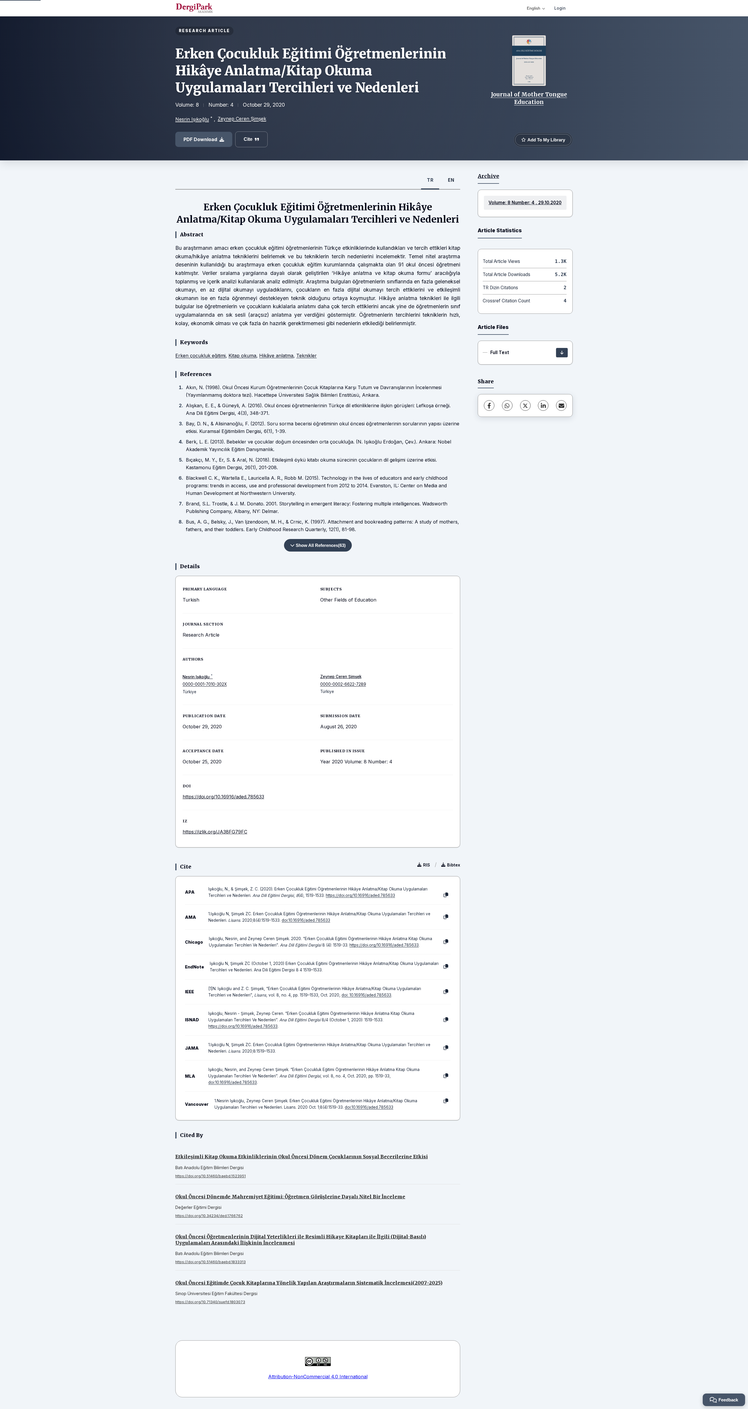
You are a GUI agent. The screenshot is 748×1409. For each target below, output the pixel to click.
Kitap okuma (242, 355)
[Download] (562, 352)
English (533, 8)
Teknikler (306, 355)
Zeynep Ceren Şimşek (242, 119)
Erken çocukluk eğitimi (200, 355)
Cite (248, 139)
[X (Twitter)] (525, 405)
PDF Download (200, 139)
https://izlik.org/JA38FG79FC (215, 832)
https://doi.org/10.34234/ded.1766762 (209, 1216)
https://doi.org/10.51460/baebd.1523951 (210, 1176)
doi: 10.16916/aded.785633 (366, 995)
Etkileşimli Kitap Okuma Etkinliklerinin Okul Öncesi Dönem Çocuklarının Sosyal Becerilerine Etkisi (301, 1157)
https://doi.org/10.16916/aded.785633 (223, 797)
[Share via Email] (561, 405)
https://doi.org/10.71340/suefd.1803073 (210, 1302)
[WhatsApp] (507, 405)
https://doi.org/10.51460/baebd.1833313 (210, 1262)
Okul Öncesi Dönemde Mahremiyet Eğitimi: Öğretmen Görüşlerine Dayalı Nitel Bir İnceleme (290, 1197)
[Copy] (446, 895)
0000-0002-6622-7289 (343, 684)
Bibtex (453, 864)
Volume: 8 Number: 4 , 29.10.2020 (525, 202)
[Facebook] (489, 405)
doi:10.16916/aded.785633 (306, 920)
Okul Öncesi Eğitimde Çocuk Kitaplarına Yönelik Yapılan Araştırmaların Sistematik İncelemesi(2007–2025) (308, 1283)
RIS (426, 864)
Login (560, 8)
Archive (488, 176)
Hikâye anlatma (276, 355)
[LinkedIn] (543, 405)
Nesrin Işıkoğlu (192, 119)
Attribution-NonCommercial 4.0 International (318, 1376)
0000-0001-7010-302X (205, 684)
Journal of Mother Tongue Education (529, 98)
